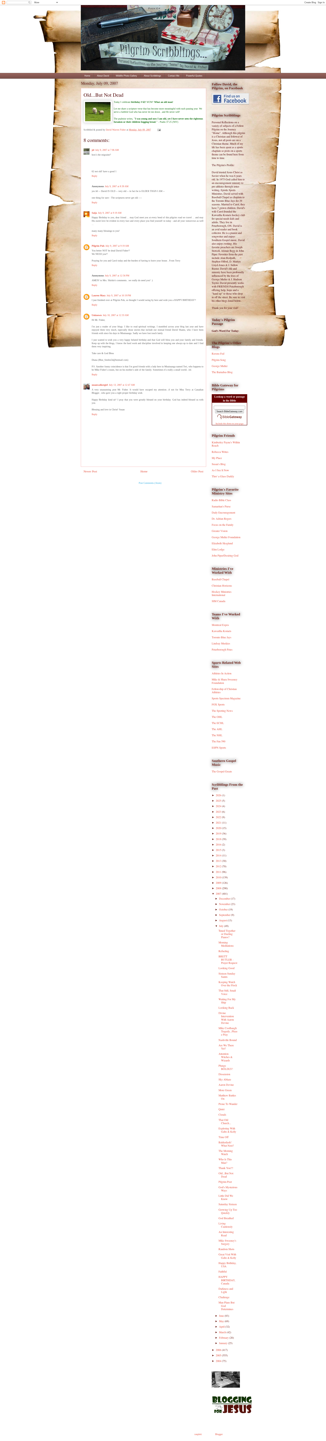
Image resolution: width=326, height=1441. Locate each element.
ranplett (198, 1434)
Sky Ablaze (225, 1079)
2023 (219, 811)
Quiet (221, 1109)
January (223, 1343)
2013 (219, 861)
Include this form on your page (229, 423)
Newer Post (90, 471)
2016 (219, 844)
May (222, 1321)
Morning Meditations (226, 944)
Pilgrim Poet (225, 1181)
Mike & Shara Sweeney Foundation (224, 681)
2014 (219, 855)
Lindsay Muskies (221, 643)
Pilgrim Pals (98, 246)
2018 (219, 839)
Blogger (219, 1434)
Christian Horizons (222, 585)
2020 (219, 828)
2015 (219, 850)
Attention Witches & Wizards (225, 1057)
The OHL (217, 717)
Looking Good (226, 968)
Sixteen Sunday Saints (227, 975)
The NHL (217, 735)
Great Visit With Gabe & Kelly (227, 1255)
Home (87, 75)
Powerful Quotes (194, 75)
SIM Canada (218, 601)
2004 (219, 1361)
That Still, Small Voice (227, 992)
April (222, 1326)
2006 (219, 1350)
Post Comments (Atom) (150, 483)
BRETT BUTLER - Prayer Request (228, 959)
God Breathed (226, 1218)
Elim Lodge (218, 549)
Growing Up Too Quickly (228, 1211)
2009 (219, 882)
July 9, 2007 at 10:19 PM (119, 295)
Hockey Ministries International (221, 593)
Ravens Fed (218, 353)
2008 (219, 888)
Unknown (97, 315)
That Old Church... (225, 1121)
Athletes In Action (221, 673)
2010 (219, 877)
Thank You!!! (226, 1168)
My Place (217, 458)
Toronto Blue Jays (221, 637)
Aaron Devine (226, 1084)
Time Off (224, 1137)
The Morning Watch (226, 1152)
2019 (219, 833)
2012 (219, 866)
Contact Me (173, 75)
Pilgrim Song (219, 360)
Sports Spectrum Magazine (226, 698)
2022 (219, 817)
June (222, 1315)
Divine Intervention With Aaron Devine (226, 1018)
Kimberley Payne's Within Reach (226, 443)
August (223, 920)
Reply (94, 176)
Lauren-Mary (99, 295)
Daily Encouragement (223, 512)
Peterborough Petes (222, 649)
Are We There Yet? (226, 1046)
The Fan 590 (218, 741)
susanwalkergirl (100, 385)
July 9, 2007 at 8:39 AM (116, 186)
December (225, 898)
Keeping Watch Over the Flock (228, 983)
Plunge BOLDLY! (226, 1067)
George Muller (220, 366)
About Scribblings (152, 75)
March (223, 1332)
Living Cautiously (226, 1225)
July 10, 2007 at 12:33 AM (116, 315)
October (223, 909)
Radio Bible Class (221, 500)
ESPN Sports (219, 747)
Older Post (197, 471)
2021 (219, 822)
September (225, 915)
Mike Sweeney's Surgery (227, 1242)
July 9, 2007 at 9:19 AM (109, 213)
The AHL (217, 729)
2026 (219, 795)
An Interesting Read (226, 1233)
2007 (219, 893)
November (225, 904)
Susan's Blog (219, 464)
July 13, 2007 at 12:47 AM (122, 385)
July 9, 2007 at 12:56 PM (117, 275)
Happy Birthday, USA (227, 1264)
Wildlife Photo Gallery (126, 75)
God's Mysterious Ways (228, 1188)
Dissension (224, 1074)
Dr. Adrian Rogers (221, 518)
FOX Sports (218, 704)
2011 (219, 872)
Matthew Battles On (227, 1097)
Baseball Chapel (220, 579)
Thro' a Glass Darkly (223, 476)
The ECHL (218, 723)
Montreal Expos (220, 625)
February (224, 1337)
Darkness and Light (226, 1290)
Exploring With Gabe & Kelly (227, 1130)
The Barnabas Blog (222, 372)
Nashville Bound (228, 1040)
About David (103, 75)
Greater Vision (220, 531)
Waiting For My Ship (227, 1000)
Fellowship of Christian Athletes (224, 690)
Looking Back (226, 1007)
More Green (225, 1090)
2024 (219, 806)
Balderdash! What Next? (226, 1143)
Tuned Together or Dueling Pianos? (227, 934)
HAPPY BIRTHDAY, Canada (227, 1280)
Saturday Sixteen (228, 1204)
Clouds (222, 1114)
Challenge (224, 1297)
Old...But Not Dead (226, 1174)
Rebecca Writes (220, 452)
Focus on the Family (222, 524)
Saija (94, 213)
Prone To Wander (228, 1104)
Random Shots (226, 1249)
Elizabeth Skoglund (222, 543)
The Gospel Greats (222, 771)
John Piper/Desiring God (225, 555)
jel (93, 150)
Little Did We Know (226, 1197)
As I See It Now (220, 470)
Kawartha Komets (221, 631)
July (221, 926)
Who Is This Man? (225, 1160)
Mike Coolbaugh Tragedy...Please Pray (228, 1031)
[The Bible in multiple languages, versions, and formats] (229, 419)
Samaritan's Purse (221, 506)
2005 (219, 1355)
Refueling (224, 951)
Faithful (223, 1271)
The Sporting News (222, 710)
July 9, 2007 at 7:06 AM (107, 150)
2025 (219, 800)
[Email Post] (158, 130)
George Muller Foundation (226, 537)
